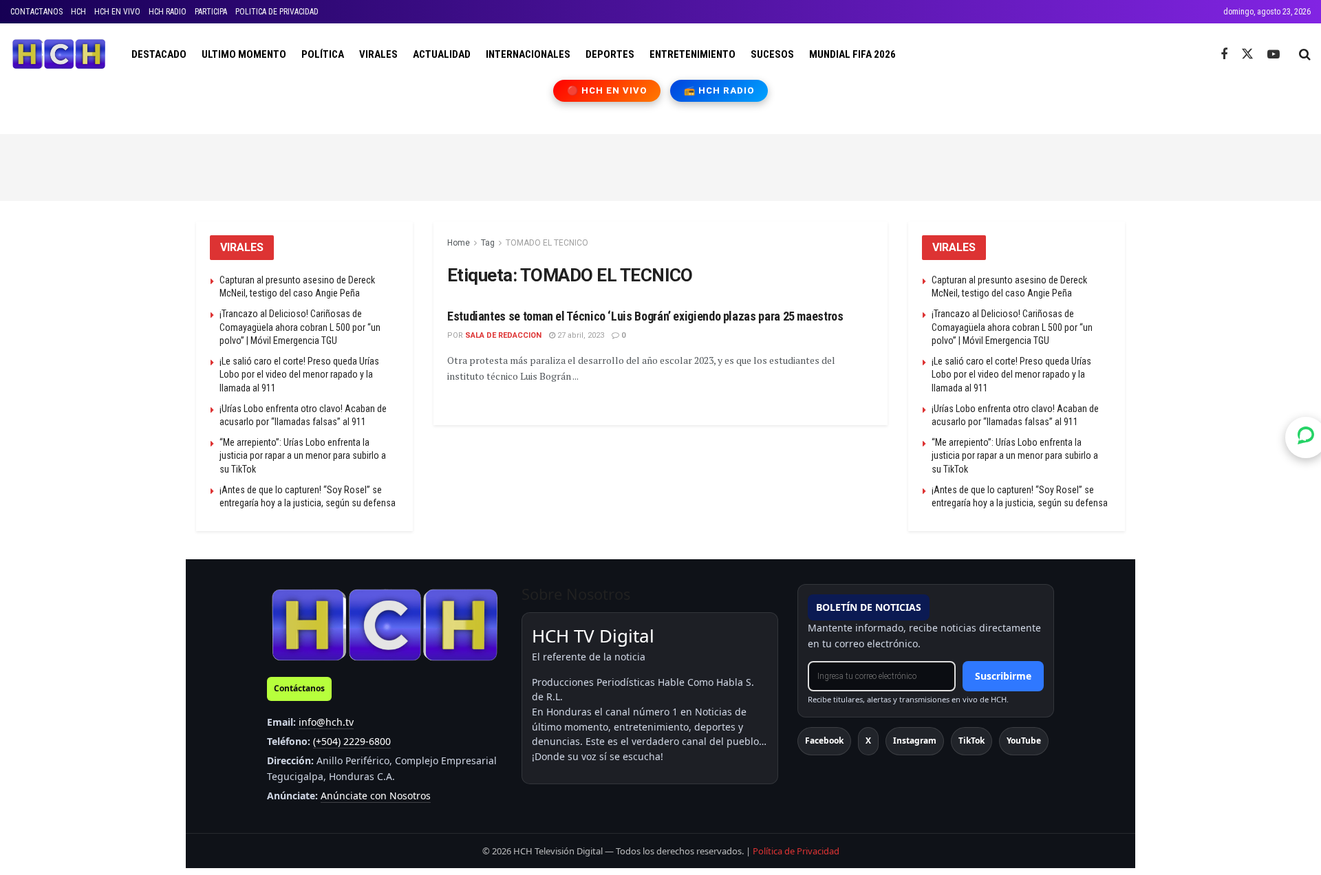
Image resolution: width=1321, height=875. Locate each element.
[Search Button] (1305, 54)
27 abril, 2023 (579, 335)
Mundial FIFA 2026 (852, 54)
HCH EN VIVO (117, 12)
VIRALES (378, 54)
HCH (78, 12)
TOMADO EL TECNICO (547, 243)
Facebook (824, 740)
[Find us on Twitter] (1247, 54)
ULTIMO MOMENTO (244, 54)
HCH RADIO (167, 12)
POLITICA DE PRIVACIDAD (277, 12)
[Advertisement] (660, 165)
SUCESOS (772, 54)
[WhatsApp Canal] (1306, 437)
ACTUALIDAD (442, 54)
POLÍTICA (322, 54)
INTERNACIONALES (528, 54)
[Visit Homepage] (58, 54)
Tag (488, 243)
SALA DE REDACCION (503, 335)
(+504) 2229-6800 (352, 741)
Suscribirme (1003, 675)
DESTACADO (158, 54)
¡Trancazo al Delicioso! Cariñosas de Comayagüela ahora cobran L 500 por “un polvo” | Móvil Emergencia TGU (299, 327)
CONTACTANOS (36, 12)
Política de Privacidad (796, 851)
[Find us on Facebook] (1224, 55)
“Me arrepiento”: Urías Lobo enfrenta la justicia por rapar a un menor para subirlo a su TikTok (302, 456)
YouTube (1024, 740)
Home (458, 243)
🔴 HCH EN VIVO (607, 90)
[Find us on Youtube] (1273, 55)
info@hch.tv (326, 721)
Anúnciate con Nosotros (376, 795)
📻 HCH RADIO (719, 90)
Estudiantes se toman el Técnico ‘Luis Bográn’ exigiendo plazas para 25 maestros (645, 316)
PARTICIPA (211, 12)
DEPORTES (610, 54)
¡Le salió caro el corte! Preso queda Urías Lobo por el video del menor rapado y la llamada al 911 (299, 374)
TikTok (971, 740)
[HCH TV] (384, 624)
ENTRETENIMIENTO (692, 54)
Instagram (914, 740)
